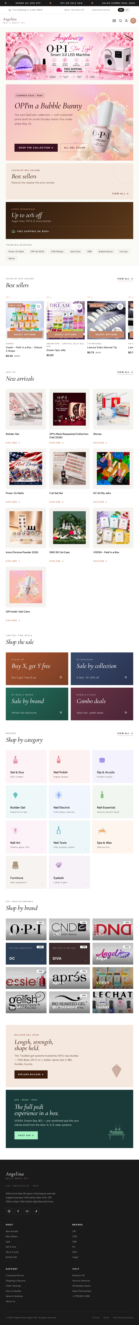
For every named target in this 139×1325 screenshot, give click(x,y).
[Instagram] (9, 1211)
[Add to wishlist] (38, 306)
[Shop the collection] (69, 122)
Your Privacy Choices (123, 1317)
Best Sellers (12, 1236)
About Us (10, 1301)
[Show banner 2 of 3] (69, 75)
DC (73, 1246)
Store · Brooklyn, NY (74, 10)
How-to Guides (13, 1291)
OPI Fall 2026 (37, 251)
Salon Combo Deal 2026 (80, 3)
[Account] (126, 21)
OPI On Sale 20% (32, 3)
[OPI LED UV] (69, 56)
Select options (25, 334)
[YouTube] (27, 1211)
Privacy (96, 1317)
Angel (75, 1257)
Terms (106, 1317)
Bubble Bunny (106, 251)
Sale (8, 1241)
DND (89, 251)
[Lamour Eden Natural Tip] (106, 320)
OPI (74, 1231)
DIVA (74, 1252)
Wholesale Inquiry (81, 1285)
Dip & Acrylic (12, 1252)
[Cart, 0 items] (133, 21)
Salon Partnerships (81, 1291)
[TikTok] (36, 1211)
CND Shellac (57, 251)
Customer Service (15, 1275)
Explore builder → (31, 1074)
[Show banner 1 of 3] (66, 75)
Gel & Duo (75, 251)
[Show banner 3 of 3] (73, 75)
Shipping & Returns (15, 1280)
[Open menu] (114, 20)
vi (127, 10)
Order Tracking (13, 1285)
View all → (125, 278)
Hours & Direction (81, 1280)
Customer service (101, 10)
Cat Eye (124, 251)
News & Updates (14, 1296)
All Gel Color (74, 147)
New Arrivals (12, 1231)
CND (74, 1236)
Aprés (12, 258)
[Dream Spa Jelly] (66, 320)
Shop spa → (26, 1135)
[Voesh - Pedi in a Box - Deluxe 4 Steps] (25, 320)
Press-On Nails (16, 251)
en (121, 10)
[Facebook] (18, 1211)
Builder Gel (11, 1257)
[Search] (120, 21)
